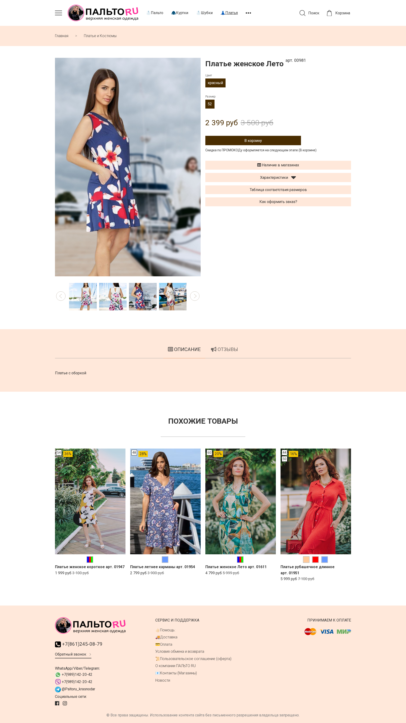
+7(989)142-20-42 (76, 674)
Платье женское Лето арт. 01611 (236, 567)
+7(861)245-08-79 (81, 644)
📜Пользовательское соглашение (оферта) (193, 659)
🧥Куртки (179, 13)
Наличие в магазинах (280, 165)
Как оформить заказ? (278, 201)
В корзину (253, 140)
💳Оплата (163, 644)
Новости (162, 680)
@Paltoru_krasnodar (78, 689)
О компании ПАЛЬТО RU (175, 666)
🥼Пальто (154, 13)
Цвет (208, 75)
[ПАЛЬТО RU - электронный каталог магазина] (103, 13)
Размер (210, 96)
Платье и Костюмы (100, 36)
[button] (61, 296)
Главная (61, 36)
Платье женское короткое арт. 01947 (90, 567)
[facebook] (57, 703)
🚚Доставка (166, 637)
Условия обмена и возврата (179, 651)
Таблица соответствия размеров (278, 190)
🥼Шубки (204, 13)
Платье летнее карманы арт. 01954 (162, 567)
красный (215, 83)
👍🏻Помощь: (165, 630)
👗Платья (229, 13)
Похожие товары (203, 421)
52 (210, 104)
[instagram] (65, 703)
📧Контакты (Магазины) (176, 673)
